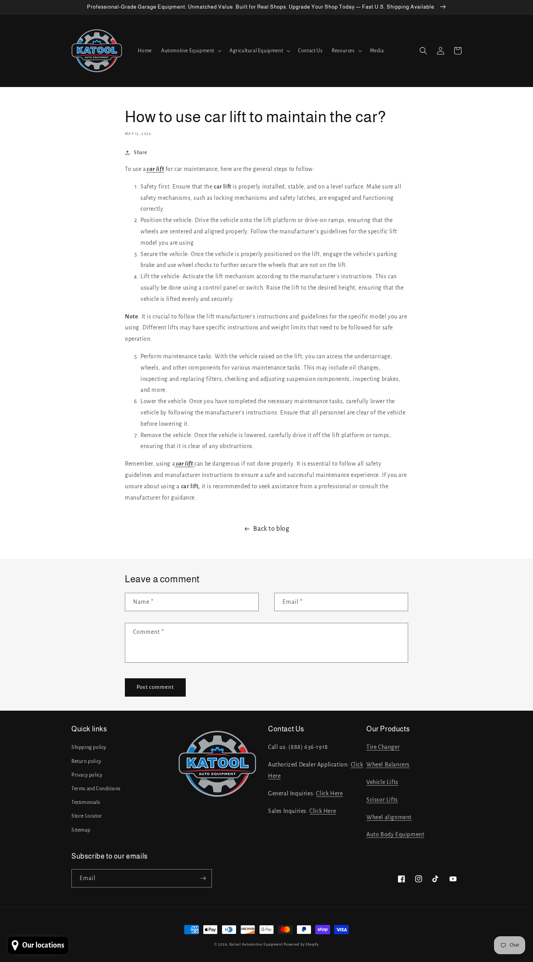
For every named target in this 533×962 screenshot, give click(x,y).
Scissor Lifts (382, 800)
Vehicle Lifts (382, 782)
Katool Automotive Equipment (256, 944)
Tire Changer (383, 747)
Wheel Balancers (388, 764)
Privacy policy (86, 775)
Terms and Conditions (96, 788)
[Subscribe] (202, 878)
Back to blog (271, 528)
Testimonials (85, 802)
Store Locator (86, 816)
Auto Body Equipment (395, 834)
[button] (190, 51)
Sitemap (80, 830)
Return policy (86, 761)
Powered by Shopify (301, 944)
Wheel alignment (389, 817)
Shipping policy (89, 747)
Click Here (329, 793)
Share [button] (140, 152)
